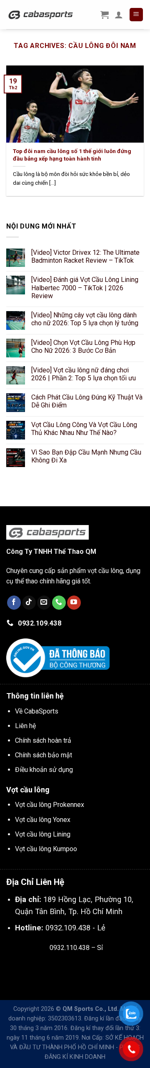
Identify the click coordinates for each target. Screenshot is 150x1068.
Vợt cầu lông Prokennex (49, 805)
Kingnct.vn (83, 967)
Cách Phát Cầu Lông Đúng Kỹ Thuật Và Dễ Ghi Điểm (86, 401)
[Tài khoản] (119, 14)
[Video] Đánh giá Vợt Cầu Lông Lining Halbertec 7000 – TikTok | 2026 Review (84, 287)
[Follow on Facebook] (14, 603)
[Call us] (59, 603)
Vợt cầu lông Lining (42, 834)
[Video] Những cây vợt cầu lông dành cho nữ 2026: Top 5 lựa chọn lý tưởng (84, 319)
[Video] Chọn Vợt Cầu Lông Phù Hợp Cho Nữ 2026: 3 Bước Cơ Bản (83, 346)
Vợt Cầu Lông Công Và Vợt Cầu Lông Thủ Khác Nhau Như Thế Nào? (84, 429)
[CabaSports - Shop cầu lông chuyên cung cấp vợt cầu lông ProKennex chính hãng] (40, 14)
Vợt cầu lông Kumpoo (46, 849)
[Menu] (136, 15)
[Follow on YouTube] (74, 603)
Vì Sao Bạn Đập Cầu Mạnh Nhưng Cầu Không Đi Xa (86, 456)
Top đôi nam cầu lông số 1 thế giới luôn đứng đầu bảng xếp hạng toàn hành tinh (72, 155)
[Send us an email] (44, 603)
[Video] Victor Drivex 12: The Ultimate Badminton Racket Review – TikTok (85, 256)
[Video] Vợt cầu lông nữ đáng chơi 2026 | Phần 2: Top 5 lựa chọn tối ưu (83, 374)
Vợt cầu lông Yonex (42, 820)
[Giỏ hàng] (104, 14)
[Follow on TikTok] (29, 603)
